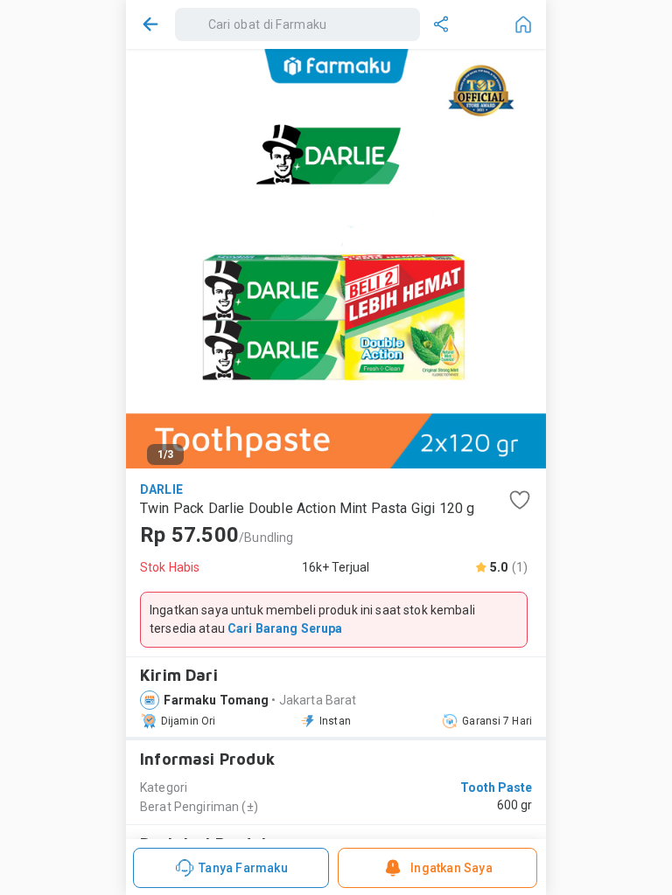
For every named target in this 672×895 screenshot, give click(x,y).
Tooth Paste (496, 787)
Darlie (161, 489)
